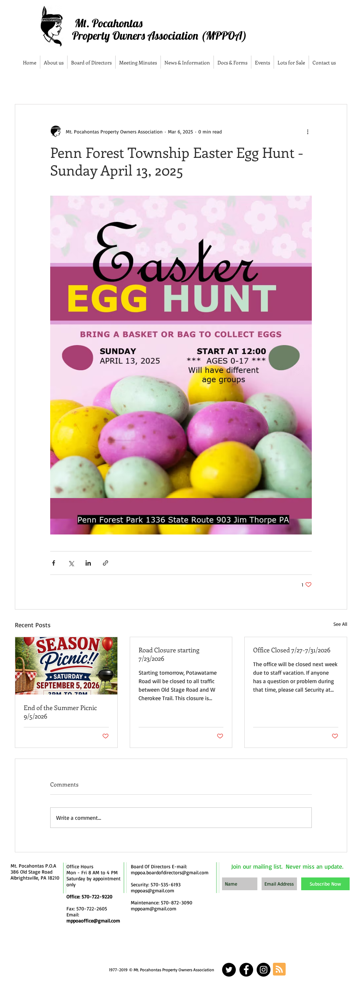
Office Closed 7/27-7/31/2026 (292, 650)
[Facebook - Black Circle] (246, 970)
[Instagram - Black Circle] (263, 970)
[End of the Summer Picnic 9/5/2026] (66, 665)
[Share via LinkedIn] (88, 563)
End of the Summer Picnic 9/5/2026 (60, 711)
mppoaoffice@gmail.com (93, 920)
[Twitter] (229, 970)
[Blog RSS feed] (279, 969)
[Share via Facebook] (53, 563)
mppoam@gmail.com (153, 908)
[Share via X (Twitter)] (71, 563)
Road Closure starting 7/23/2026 (169, 654)
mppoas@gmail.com (152, 890)
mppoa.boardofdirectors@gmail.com (170, 872)
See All (340, 624)
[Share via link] (105, 563)
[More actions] (307, 131)
